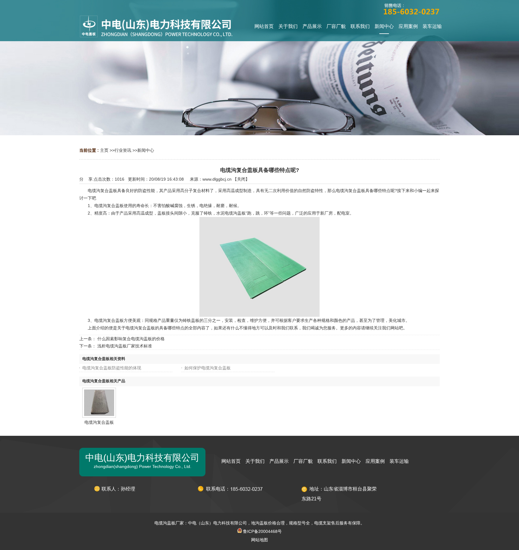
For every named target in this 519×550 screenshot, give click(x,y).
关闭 (241, 179)
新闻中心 (145, 150)
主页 (104, 150)
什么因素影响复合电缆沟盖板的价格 (131, 338)
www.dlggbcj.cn (217, 179)
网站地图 (259, 539)
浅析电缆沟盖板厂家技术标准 (124, 346)
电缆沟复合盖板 (99, 422)
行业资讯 (122, 150)
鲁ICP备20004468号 (262, 531)
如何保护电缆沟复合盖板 (207, 367)
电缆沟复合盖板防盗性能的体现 (111, 367)
